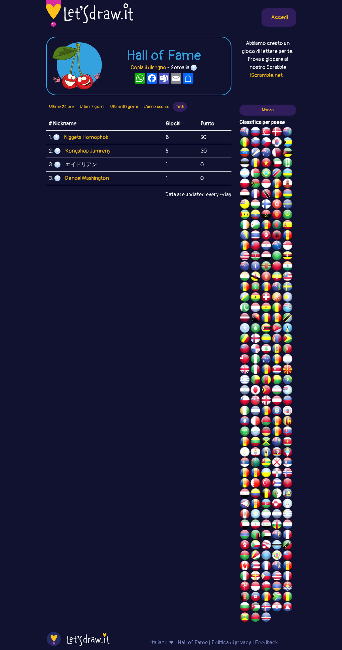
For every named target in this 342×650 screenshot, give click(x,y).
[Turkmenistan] (255, 463)
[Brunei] (255, 277)
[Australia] (266, 153)
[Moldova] (277, 349)
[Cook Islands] (277, 246)
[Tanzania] (287, 318)
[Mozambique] (287, 153)
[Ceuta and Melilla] (277, 194)
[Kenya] (255, 256)
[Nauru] (287, 205)
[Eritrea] (277, 328)
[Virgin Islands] (277, 556)
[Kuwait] (277, 163)
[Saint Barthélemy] (287, 535)
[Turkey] (266, 483)
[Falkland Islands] (244, 132)
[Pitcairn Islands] (287, 132)
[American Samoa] (244, 504)
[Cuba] (277, 483)
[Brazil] (266, 174)
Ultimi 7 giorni (92, 106)
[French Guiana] (244, 246)
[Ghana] (255, 298)
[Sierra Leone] (266, 514)
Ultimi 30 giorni (124, 106)
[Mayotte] (287, 411)
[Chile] (244, 401)
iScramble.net (266, 75)
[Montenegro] (266, 277)
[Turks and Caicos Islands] (277, 535)
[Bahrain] (255, 483)
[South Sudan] (244, 442)
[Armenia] (277, 587)
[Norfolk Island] (287, 163)
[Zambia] (255, 535)
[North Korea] (266, 132)
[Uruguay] (287, 514)
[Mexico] (244, 576)
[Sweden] (287, 287)
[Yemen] (266, 256)
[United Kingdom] (244, 370)
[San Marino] (255, 432)
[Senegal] (244, 143)
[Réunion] (244, 473)
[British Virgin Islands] (277, 287)
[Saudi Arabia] (244, 432)
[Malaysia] (287, 277)
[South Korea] (277, 143)
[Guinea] (287, 597)
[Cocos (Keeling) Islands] (266, 359)
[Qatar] (277, 153)
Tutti (180, 106)
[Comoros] (255, 545)
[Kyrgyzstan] (277, 215)
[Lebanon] (266, 349)
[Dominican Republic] (277, 473)
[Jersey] (277, 463)
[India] (287, 267)
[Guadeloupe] (266, 370)
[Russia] (255, 132)
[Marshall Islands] (255, 153)
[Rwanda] (287, 174)
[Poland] (244, 184)
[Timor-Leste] (266, 390)
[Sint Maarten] (255, 473)
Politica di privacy (231, 642)
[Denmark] (277, 132)
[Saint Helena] (277, 442)
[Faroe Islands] (255, 339)
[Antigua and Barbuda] (287, 452)
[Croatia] (277, 607)
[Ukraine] (266, 473)
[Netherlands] (287, 525)
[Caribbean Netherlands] (266, 225)
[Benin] (255, 380)
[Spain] (287, 225)
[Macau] (255, 328)
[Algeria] (277, 494)
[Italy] (255, 370)
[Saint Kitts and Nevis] (287, 545)
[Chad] (255, 163)
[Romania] (266, 318)
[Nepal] (266, 545)
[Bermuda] (255, 401)
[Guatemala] (287, 504)
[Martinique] (266, 287)
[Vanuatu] (255, 184)
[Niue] (244, 205)
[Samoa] (244, 349)
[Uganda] (287, 256)
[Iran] (255, 525)
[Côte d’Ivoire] (244, 411)
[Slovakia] (287, 432)
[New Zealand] (244, 267)
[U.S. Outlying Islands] (277, 359)
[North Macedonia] (287, 370)
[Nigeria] (255, 359)
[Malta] (255, 421)
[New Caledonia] (287, 576)
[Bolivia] (266, 308)
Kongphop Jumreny (88, 151)
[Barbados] (266, 452)
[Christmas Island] (287, 380)
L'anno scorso (157, 106)
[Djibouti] (255, 225)
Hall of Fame (193, 642)
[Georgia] (266, 401)
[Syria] (244, 494)
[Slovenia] (255, 143)
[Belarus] (266, 421)
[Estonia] (244, 163)
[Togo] (266, 463)
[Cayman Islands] (277, 566)
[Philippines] (266, 576)
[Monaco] (266, 184)
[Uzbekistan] (277, 390)
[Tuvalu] (287, 390)
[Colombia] (255, 494)
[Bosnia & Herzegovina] (244, 236)
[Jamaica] (266, 442)
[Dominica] (266, 267)
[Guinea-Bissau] (277, 380)
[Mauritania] (287, 215)
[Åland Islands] (255, 504)
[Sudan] (266, 535)
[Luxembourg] (255, 308)
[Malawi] (255, 618)
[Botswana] (277, 545)
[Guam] (255, 267)
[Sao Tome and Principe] (244, 215)
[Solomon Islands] (244, 298)
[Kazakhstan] (255, 514)
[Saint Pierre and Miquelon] (287, 494)
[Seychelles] (255, 556)
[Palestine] (244, 483)
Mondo (268, 110)
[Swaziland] (277, 452)
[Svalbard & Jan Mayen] (277, 432)
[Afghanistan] (244, 597)
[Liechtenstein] (287, 401)
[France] (266, 566)
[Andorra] (266, 597)
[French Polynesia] (255, 452)
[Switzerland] (266, 298)
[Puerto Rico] (255, 566)
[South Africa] (277, 597)
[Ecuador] (255, 215)
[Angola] (266, 215)
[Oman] (266, 587)
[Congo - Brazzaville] (244, 339)
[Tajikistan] (266, 411)
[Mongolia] (277, 339)
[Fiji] (287, 308)
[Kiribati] (287, 587)
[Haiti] (255, 597)
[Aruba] (266, 556)
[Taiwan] (287, 556)
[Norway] (287, 473)
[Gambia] (244, 535)
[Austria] (277, 401)
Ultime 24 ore (61, 106)
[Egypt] (244, 194)
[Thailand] (255, 236)
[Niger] (244, 277)
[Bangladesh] (277, 225)
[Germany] (266, 432)
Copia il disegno (148, 67)
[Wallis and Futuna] (277, 205)
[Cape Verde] (266, 618)
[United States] (244, 256)
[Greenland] (277, 504)
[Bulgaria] (244, 607)
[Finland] (266, 205)
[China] (277, 267)
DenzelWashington (87, 178)
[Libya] (277, 256)
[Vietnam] (266, 163)
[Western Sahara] (277, 421)
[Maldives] (255, 287)
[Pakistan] (244, 308)
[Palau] (287, 298)
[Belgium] (266, 494)
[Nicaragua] (255, 411)
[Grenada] (244, 618)
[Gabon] (266, 339)
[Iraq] (266, 525)
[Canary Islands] (287, 566)
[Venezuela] (244, 153)
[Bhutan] (277, 298)
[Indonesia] (255, 587)
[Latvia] (244, 318)
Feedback (266, 642)
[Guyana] (287, 339)
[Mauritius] (287, 194)
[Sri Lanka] (287, 421)
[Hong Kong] (244, 545)
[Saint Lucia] (287, 328)
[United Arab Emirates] (244, 525)
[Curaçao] (277, 318)
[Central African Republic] (277, 525)
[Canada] (244, 566)
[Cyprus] (244, 452)
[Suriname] (287, 442)
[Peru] (244, 514)
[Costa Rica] (277, 370)
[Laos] (244, 421)
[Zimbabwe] (266, 328)
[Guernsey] (255, 576)
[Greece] (244, 380)
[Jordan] (255, 607)
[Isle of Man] (244, 587)
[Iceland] (266, 607)
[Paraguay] (266, 246)
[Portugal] (287, 349)
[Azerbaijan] (266, 504)
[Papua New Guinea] (255, 318)
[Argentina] (244, 174)
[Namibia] (277, 174)
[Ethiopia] (277, 277)
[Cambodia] (287, 607)
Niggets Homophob (86, 137)
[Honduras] (277, 514)
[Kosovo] (244, 287)
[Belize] (277, 411)
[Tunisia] (266, 236)
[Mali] (277, 308)
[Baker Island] (277, 576)
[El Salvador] (244, 390)
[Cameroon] (266, 380)
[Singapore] (287, 246)
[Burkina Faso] (244, 556)
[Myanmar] (255, 246)
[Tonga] (244, 359)
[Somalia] (244, 328)
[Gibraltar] (287, 184)
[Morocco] (287, 483)
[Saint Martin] (255, 194)
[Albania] (277, 236)
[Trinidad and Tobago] (266, 194)
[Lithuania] (255, 442)
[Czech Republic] (266, 143)
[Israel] (287, 359)
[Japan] (255, 390)
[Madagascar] (255, 174)
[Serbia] (244, 463)
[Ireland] (244, 225)
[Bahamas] (287, 143)
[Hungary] (255, 205)
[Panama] (255, 349)
